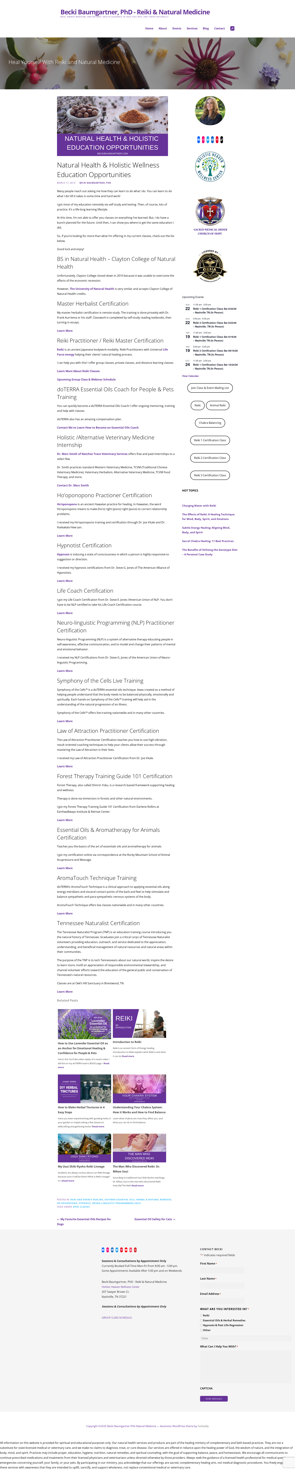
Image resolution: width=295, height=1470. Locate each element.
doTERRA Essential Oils (120, 1199)
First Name (208, 1263)
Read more (128, 1056)
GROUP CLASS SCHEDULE (117, 1317)
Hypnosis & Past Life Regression (223, 1325)
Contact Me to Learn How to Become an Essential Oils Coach (98, 427)
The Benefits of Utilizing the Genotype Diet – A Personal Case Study (209, 552)
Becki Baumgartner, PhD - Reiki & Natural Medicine (135, 11)
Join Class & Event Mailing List (210, 388)
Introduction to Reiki (127, 1042)
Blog (206, 28)
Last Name (208, 1278)
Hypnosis (63, 554)
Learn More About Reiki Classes (78, 371)
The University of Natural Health (92, 289)
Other (207, 1330)
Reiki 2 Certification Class (210, 458)
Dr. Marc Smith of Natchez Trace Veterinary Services (92, 454)
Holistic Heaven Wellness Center (120, 1286)
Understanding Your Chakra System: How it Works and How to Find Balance (139, 1109)
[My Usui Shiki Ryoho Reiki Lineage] (84, 1148)
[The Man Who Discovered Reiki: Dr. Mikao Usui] (139, 1148)
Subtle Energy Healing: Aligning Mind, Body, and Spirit (206, 530)
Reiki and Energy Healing (86, 1199)
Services (192, 28)
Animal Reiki (218, 405)
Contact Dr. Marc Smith (73, 485)
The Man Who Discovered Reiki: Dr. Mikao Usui (136, 1169)
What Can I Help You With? (219, 1346)
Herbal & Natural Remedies (154, 1199)
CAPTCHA (206, 1388)
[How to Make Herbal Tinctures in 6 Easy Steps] (84, 1089)
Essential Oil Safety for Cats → (155, 1219)
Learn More (65, 331)
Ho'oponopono (67, 1203)
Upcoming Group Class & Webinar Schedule (86, 379)
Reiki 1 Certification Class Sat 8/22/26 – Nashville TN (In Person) (214, 310)
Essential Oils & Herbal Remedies (224, 1320)
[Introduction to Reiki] (139, 1023)
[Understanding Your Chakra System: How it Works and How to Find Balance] (139, 1089)
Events (176, 28)
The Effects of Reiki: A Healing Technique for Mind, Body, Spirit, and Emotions (208, 517)
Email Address (210, 1294)
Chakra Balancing (210, 423)
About (163, 28)
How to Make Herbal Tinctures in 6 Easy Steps (81, 1109)
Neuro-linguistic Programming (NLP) (116, 1203)
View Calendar (190, 376)
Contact (219, 28)
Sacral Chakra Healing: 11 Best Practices (208, 541)
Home (149, 28)
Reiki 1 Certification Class (210, 440)
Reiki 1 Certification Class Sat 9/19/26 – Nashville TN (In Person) (214, 338)
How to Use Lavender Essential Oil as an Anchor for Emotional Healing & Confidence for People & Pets (83, 1048)
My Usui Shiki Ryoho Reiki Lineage (81, 1166)
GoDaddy (203, 1426)
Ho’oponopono (67, 504)
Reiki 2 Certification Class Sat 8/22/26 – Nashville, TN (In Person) (214, 324)
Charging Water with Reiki (199, 505)
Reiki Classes (81, 1206)
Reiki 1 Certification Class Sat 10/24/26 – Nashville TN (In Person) (215, 366)
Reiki (60, 349)
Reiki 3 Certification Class (210, 475)
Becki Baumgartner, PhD (95, 182)
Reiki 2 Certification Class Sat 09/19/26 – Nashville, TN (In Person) (215, 352)
